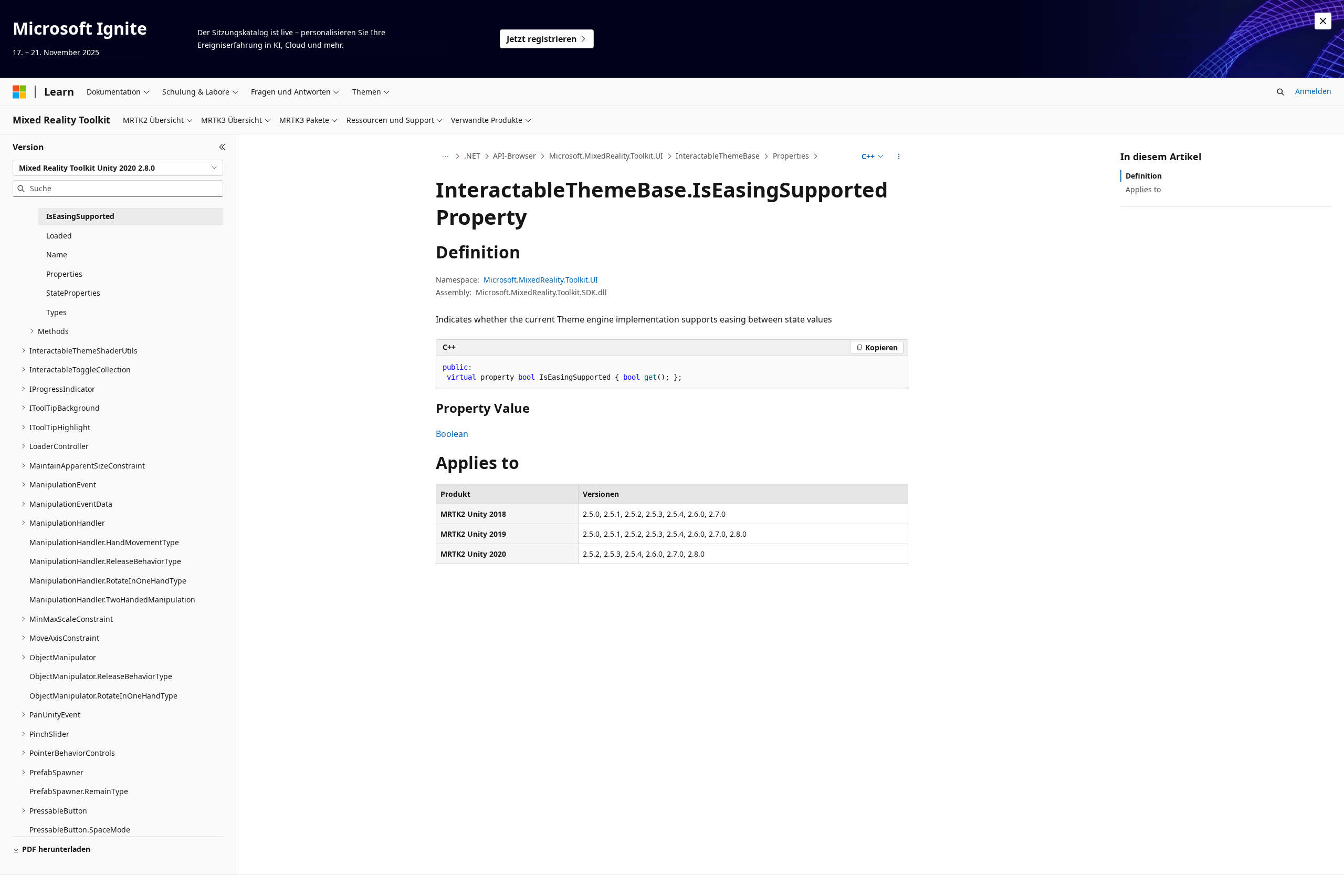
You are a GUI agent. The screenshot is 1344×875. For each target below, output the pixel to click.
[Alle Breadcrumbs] (445, 156)
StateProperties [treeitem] (73, 293)
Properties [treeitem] (64, 274)
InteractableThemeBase (718, 156)
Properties (791, 156)
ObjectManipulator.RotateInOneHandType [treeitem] (103, 696)
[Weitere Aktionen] (899, 156)
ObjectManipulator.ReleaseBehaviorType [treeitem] (100, 676)
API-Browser (514, 156)
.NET (472, 156)
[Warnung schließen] (1323, 21)
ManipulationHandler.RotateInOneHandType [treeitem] (107, 581)
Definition (1144, 176)
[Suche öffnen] (1280, 91)
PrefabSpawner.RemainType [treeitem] (78, 791)
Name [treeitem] (56, 254)
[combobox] (118, 168)
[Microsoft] (19, 92)
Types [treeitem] (56, 312)
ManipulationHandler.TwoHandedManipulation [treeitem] (112, 600)
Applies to (1143, 189)
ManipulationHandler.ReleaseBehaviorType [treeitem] (105, 561)
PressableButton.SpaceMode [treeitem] (79, 830)
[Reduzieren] (222, 147)
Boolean (452, 434)
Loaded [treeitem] (59, 236)
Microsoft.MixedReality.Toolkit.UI (606, 156)
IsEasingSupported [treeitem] (80, 216)
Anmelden (1313, 91)
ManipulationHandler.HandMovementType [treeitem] (104, 542)
